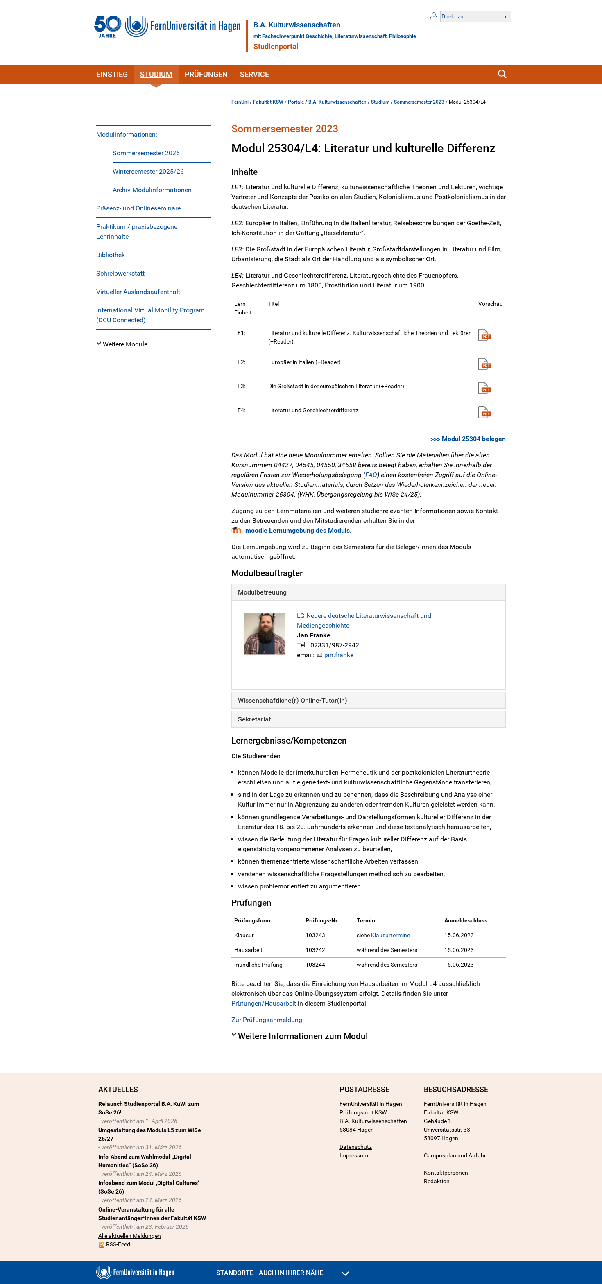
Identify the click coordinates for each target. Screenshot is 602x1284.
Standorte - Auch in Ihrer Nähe (270, 1273)
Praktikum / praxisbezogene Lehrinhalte (136, 231)
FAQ (371, 475)
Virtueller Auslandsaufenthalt (138, 292)
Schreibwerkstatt (120, 273)
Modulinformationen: (126, 134)
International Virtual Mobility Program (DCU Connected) (150, 315)
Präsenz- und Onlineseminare (138, 208)
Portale (296, 102)
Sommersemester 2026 (146, 153)
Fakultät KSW (268, 102)
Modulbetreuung (262, 592)
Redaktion (437, 1181)
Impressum (353, 1155)
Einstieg (112, 74)
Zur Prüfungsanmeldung (266, 1020)
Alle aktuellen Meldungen (129, 1235)
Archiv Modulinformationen (152, 190)
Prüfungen (206, 74)
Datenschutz (355, 1147)
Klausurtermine (390, 935)
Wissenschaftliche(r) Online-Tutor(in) (292, 700)
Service (254, 74)
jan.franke (338, 655)
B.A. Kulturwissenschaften (296, 25)
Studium (156, 74)
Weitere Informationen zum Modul (303, 1036)
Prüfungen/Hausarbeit (263, 1003)
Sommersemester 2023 (419, 102)
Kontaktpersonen (446, 1172)
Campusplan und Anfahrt (456, 1155)
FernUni (240, 102)
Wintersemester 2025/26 (148, 171)
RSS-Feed (118, 1244)
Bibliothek (110, 255)
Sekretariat (254, 719)
